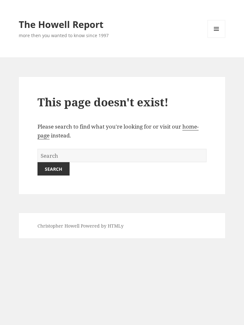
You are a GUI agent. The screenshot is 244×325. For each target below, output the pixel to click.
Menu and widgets (216, 37)
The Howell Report (61, 24)
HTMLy (116, 226)
